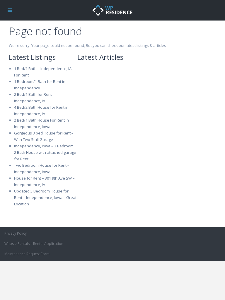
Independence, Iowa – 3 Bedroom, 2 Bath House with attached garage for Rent (45, 152)
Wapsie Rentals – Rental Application (33, 243)
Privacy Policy (15, 233)
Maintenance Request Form (27, 253)
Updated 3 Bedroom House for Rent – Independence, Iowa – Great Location (45, 197)
